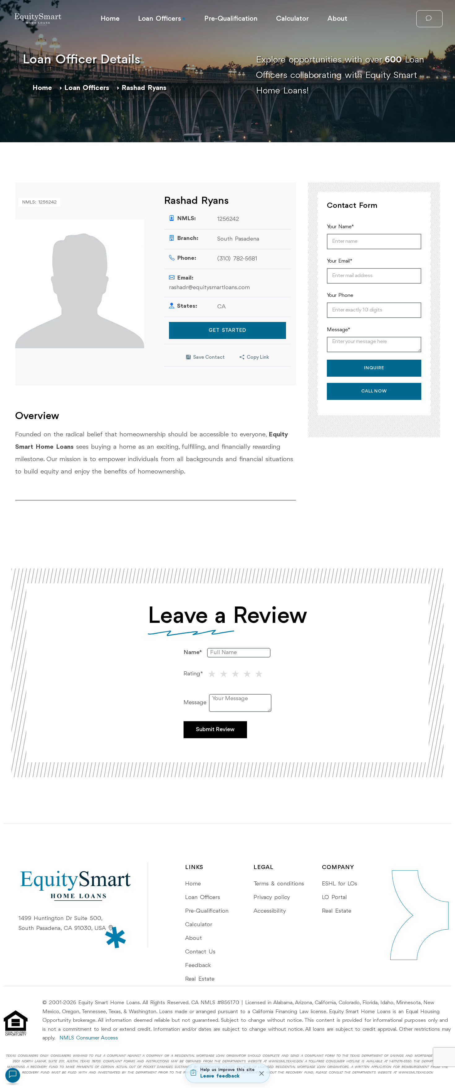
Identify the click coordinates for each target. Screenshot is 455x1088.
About (337, 19)
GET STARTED (227, 330)
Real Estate (199, 979)
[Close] (261, 1073)
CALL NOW (374, 391)
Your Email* (339, 261)
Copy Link (258, 357)
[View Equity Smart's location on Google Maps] (111, 929)
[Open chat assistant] (12, 1075)
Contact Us (200, 952)
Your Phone (340, 295)
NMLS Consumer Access (88, 1038)
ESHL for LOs (339, 884)
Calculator (292, 19)
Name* (193, 652)
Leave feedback (220, 1076)
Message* (338, 329)
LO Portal (334, 897)
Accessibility (270, 911)
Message (195, 703)
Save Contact (209, 357)
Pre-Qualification (231, 19)
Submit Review (215, 729)
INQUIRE (374, 368)
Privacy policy (272, 897)
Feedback (198, 965)
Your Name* (340, 226)
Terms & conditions (279, 884)
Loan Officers (159, 19)
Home (110, 19)
